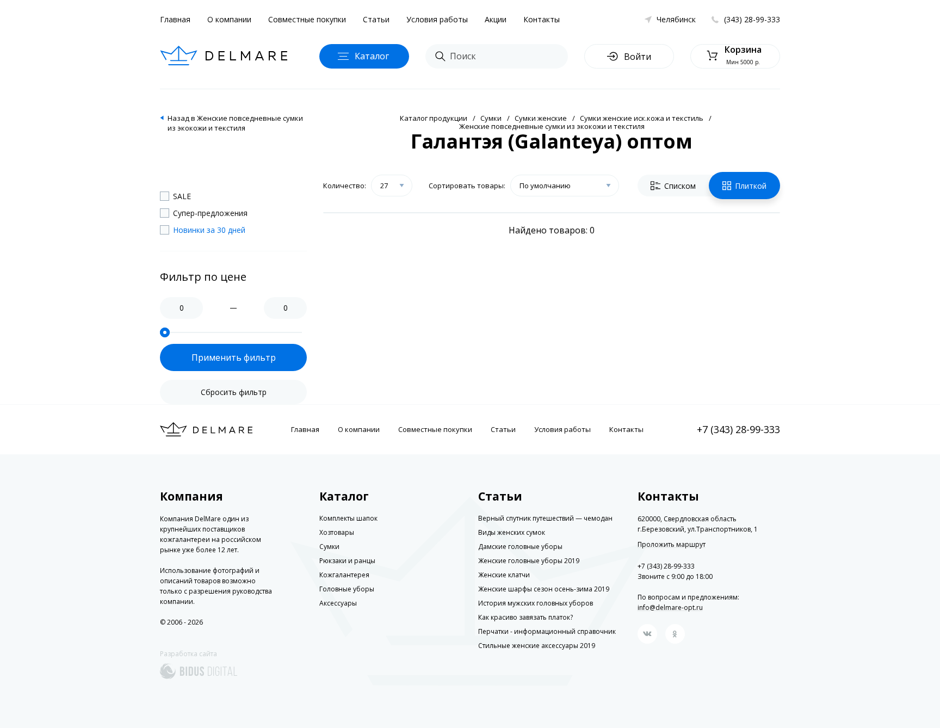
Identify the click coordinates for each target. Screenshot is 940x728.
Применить (233, 357)
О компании (229, 19)
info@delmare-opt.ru (670, 607)
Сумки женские (541, 118)
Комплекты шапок (348, 518)
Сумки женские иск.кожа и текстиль (641, 118)
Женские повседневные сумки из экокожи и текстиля (552, 126)
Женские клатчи (504, 574)
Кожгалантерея (344, 574)
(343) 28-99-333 (752, 19)
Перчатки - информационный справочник (547, 631)
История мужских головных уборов (535, 603)
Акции (495, 19)
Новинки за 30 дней (209, 230)
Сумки (491, 118)
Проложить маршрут (672, 544)
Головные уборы (346, 589)
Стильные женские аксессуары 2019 (536, 645)
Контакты (541, 19)
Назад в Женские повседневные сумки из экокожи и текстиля (235, 123)
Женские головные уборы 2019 (528, 560)
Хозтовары (336, 532)
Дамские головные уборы (520, 546)
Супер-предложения (210, 213)
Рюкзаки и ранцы (347, 560)
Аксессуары (338, 603)
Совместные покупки (307, 19)
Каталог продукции (433, 118)
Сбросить (234, 392)
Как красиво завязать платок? (525, 617)
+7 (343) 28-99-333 (738, 429)
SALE (182, 196)
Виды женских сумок (511, 532)
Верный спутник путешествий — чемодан (545, 518)
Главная (175, 19)
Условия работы (437, 19)
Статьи (376, 19)
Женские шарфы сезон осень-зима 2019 (543, 589)
